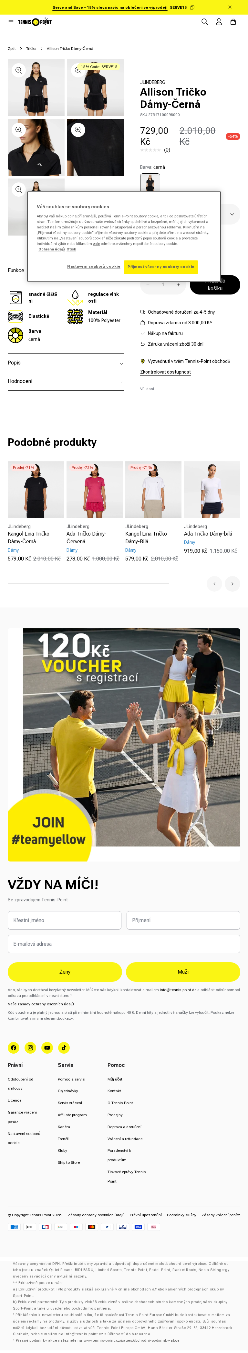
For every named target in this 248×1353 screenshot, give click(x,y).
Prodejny (115, 1115)
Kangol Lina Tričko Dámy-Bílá (146, 538)
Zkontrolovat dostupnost (165, 372)
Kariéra (64, 1127)
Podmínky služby (181, 1215)
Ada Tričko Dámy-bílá (208, 534)
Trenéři (63, 1139)
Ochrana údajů (51, 249)
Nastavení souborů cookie (93, 266)
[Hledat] (205, 22)
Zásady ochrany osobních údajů (96, 1215)
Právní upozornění (146, 1215)
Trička (31, 48)
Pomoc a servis (71, 1079)
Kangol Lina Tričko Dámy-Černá (28, 538)
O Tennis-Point (120, 1103)
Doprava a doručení (124, 1127)
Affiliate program (72, 1115)
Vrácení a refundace (125, 1139)
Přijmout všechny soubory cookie (161, 267)
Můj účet (115, 1079)
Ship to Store (69, 1162)
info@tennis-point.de (178, 990)
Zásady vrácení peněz (221, 1215)
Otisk (71, 249)
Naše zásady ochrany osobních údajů (41, 1004)
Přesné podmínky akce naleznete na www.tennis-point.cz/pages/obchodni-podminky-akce (97, 1340)
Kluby (62, 1150)
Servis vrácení (70, 1103)
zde (96, 244)
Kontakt (114, 1091)
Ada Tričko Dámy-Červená (87, 538)
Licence (14, 1100)
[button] (11, 22)
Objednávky (68, 1091)
